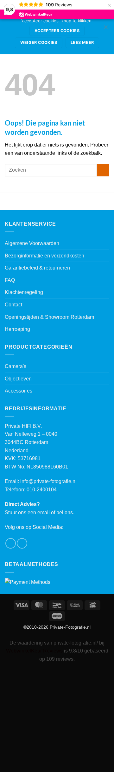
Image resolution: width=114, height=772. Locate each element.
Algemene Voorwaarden (32, 243)
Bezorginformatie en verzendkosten (44, 255)
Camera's (15, 366)
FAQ (10, 280)
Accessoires (18, 390)
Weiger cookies (38, 42)
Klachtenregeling (24, 292)
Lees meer (82, 42)
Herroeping (17, 329)
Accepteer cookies (57, 30)
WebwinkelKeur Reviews (34, 650)
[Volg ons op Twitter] (22, 543)
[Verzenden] (103, 170)
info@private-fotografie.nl (48, 481)
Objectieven (18, 378)
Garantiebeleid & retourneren (37, 267)
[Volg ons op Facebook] (10, 543)
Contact (13, 304)
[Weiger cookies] (105, 29)
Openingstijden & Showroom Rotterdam (49, 317)
